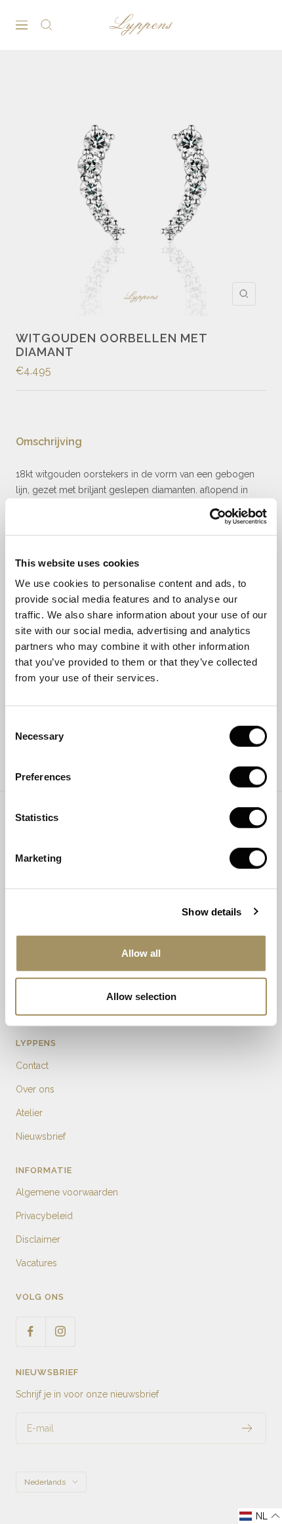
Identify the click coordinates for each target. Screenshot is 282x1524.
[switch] (248, 777)
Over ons (35, 1089)
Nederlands (45, 1482)
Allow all (141, 953)
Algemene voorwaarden (67, 1192)
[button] (260, 1516)
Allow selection (141, 995)
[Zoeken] (46, 25)
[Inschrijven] (247, 1428)
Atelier (29, 1113)
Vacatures (36, 1263)
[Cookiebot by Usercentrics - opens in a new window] (209, 516)
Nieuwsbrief (41, 1136)
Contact (32, 1065)
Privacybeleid (44, 1216)
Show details (211, 911)
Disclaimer (38, 1239)
